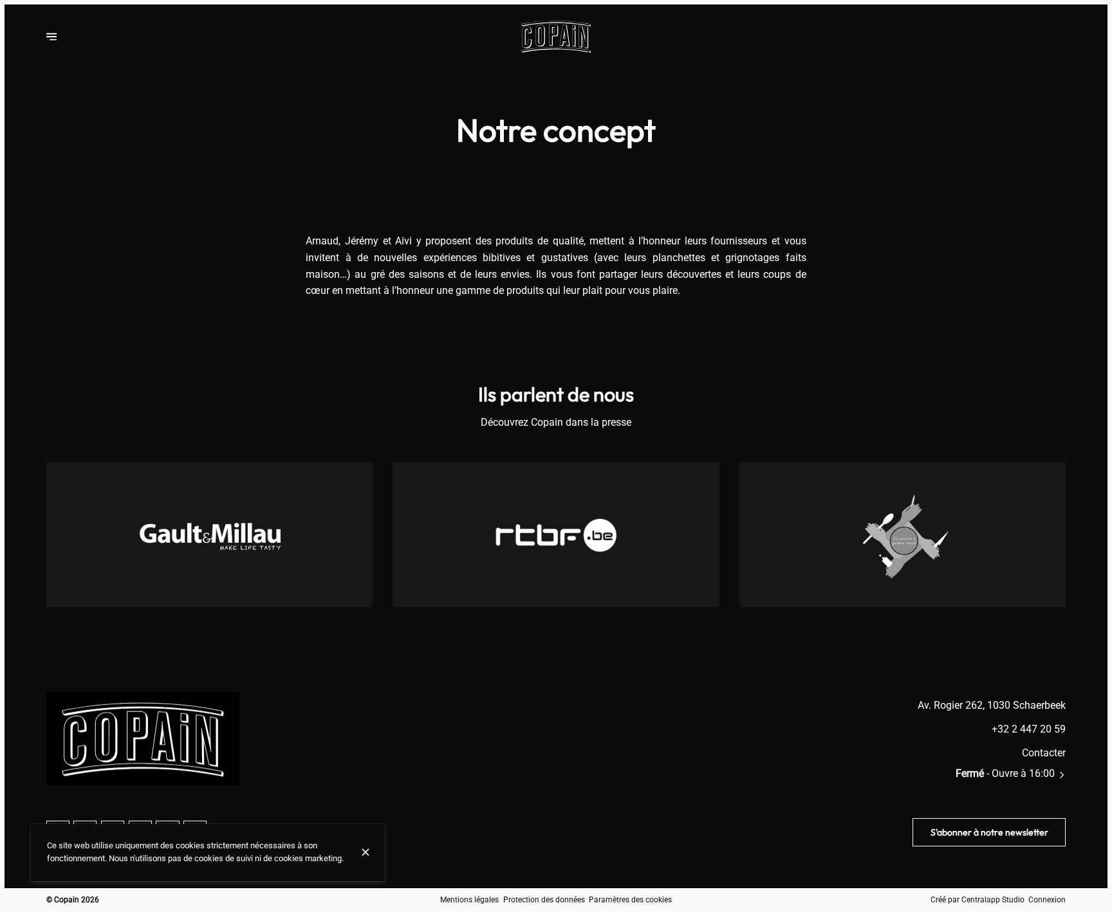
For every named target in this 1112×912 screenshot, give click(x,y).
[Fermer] (365, 852)
